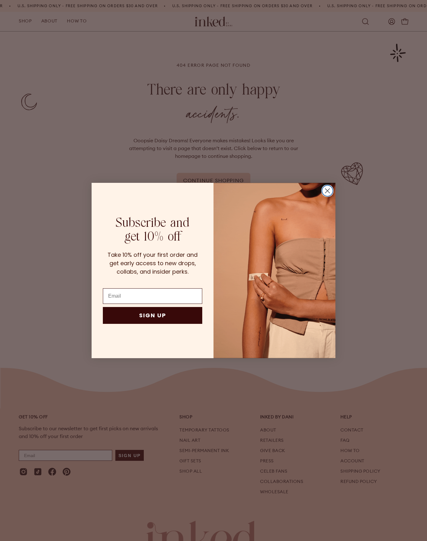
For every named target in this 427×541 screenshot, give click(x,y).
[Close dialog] (327, 190)
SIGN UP (152, 315)
